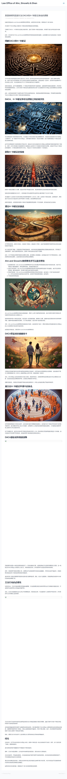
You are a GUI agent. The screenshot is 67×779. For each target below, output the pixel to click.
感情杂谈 (16, 18)
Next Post (62, 773)
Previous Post (6, 773)
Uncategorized (9, 18)
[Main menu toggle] (63, 3)
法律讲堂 (21, 18)
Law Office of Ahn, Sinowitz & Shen (19, 3)
